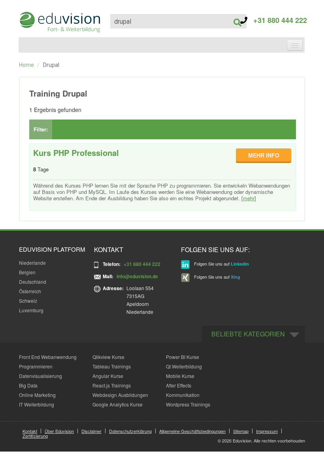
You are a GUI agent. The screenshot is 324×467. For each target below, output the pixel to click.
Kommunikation (183, 394)
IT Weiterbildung (36, 404)
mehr (248, 198)
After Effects (178, 385)
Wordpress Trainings (188, 404)
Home (26, 65)
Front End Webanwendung (48, 356)
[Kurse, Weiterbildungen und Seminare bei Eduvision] (59, 22)
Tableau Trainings (111, 366)
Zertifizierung (35, 435)
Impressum (267, 431)
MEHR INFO (263, 155)
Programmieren (36, 366)
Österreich (30, 291)
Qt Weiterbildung (184, 366)
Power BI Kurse (182, 356)
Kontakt (30, 431)
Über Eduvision (59, 431)
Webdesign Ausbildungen (120, 394)
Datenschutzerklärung (130, 431)
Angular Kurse (107, 375)
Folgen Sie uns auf (221, 263)
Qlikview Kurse (108, 356)
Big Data (28, 385)
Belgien (27, 272)
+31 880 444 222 (277, 20)
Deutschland (32, 281)
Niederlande (32, 262)
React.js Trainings (111, 385)
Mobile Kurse (180, 375)
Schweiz (28, 300)
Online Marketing (37, 394)
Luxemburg (31, 310)
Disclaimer (91, 431)
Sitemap (241, 431)
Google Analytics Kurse (117, 404)
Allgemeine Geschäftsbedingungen (192, 431)
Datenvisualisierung (40, 375)
